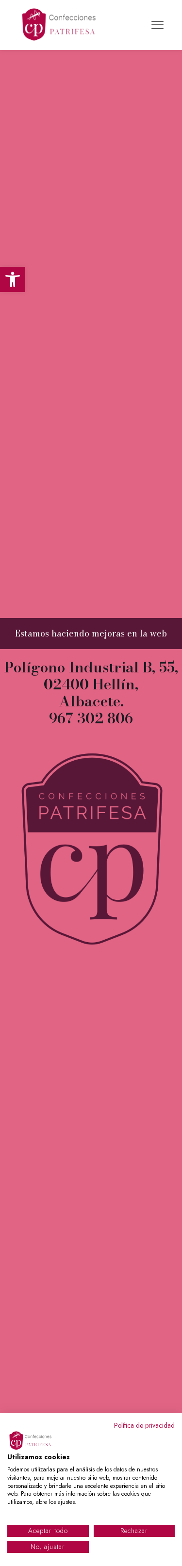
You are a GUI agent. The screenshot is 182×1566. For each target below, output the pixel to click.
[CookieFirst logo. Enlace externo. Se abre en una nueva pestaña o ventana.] (31, 1441)
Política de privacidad (144, 1425)
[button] (12, 279)
